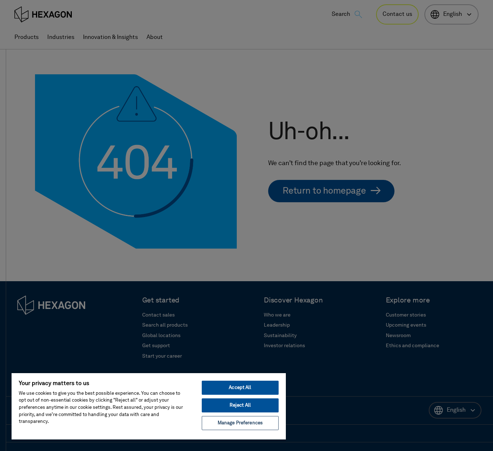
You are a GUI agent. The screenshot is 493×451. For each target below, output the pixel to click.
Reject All (240, 405)
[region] (149, 405)
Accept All (240, 387)
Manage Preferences (240, 423)
